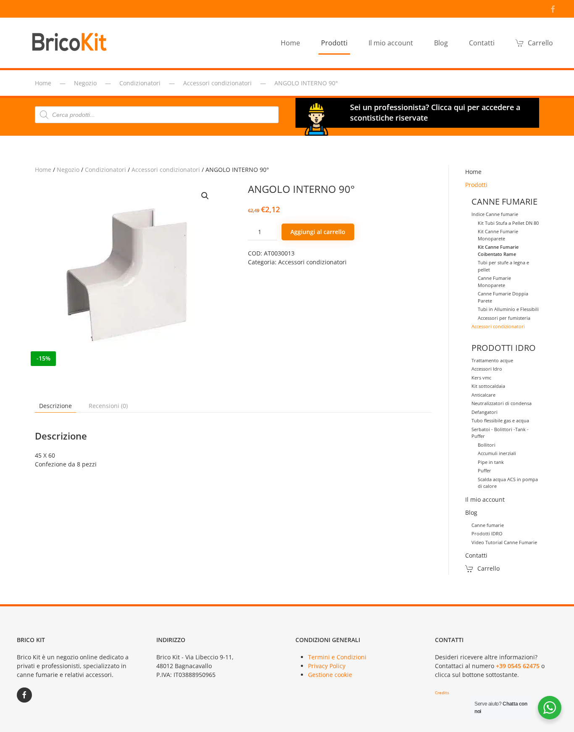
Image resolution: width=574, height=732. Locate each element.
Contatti (482, 42)
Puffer (484, 470)
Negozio (68, 170)
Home (290, 42)
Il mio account (391, 42)
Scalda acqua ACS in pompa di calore (508, 483)
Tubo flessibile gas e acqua (500, 420)
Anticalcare (483, 395)
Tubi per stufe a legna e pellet (503, 266)
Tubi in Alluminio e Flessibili (508, 309)
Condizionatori (105, 170)
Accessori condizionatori (166, 170)
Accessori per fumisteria (504, 318)
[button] (205, 195)
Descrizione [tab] (55, 406)
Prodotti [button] (334, 42)
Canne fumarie (487, 525)
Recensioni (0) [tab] (108, 406)
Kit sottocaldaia (488, 386)
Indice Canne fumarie (494, 214)
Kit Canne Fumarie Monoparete (498, 235)
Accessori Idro (486, 369)
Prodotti (476, 185)
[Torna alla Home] (71, 43)
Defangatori (484, 412)
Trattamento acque (492, 360)
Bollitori (486, 445)
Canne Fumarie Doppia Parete (503, 297)
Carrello (540, 42)
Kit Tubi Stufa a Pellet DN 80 (508, 223)
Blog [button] (441, 42)
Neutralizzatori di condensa (501, 403)
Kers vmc (481, 377)
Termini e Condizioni (337, 657)
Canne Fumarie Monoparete (494, 281)
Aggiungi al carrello (317, 232)
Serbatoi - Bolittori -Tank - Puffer (500, 433)
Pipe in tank (491, 462)
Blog (471, 512)
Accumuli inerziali (497, 453)
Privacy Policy (326, 666)
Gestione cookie (330, 675)
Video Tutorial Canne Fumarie (504, 542)
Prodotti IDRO (487, 533)
